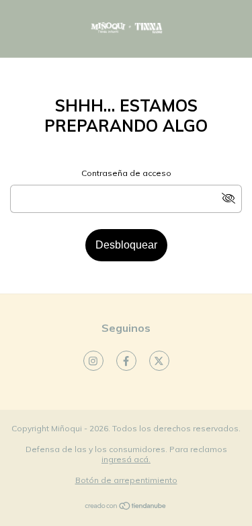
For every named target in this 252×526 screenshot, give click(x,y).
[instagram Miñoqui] (93, 361)
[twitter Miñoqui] (159, 361)
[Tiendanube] (126, 507)
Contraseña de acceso (126, 173)
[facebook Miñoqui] (126, 361)
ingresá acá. (126, 459)
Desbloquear (126, 245)
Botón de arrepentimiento (126, 480)
